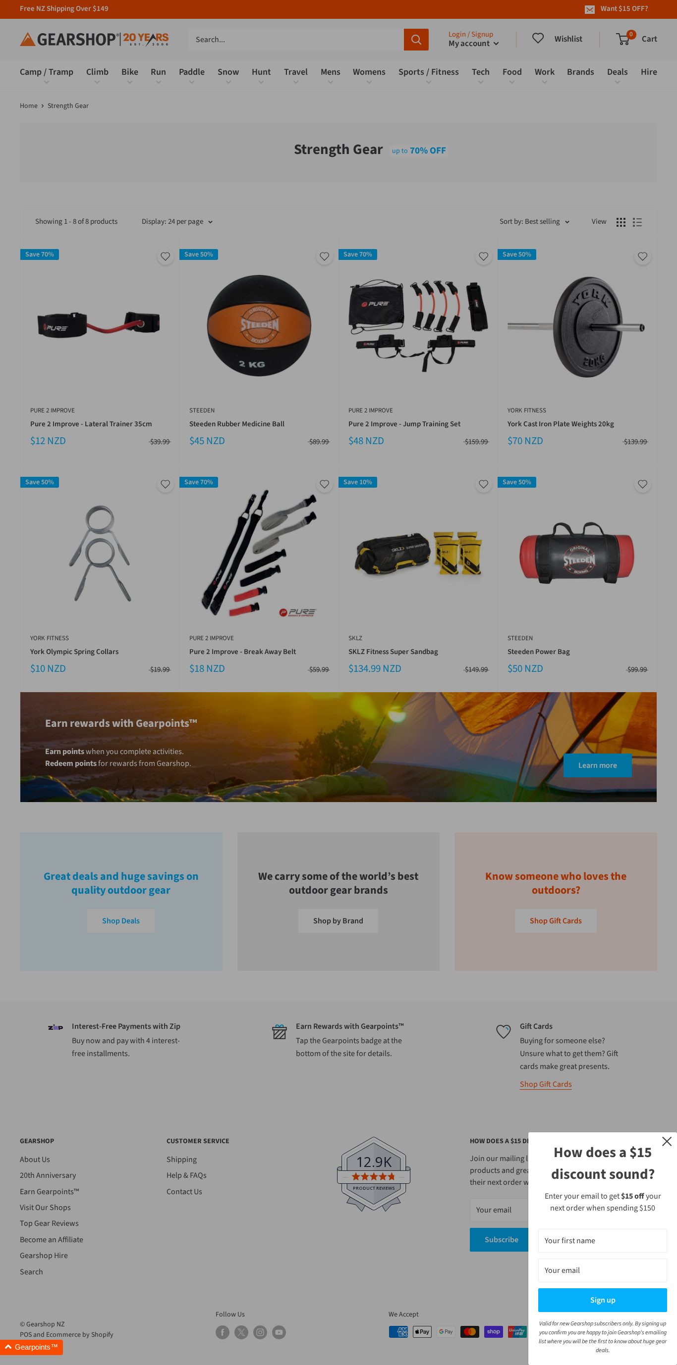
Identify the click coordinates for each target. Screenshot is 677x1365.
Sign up (603, 1300)
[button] (31, 1347)
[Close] (667, 1141)
